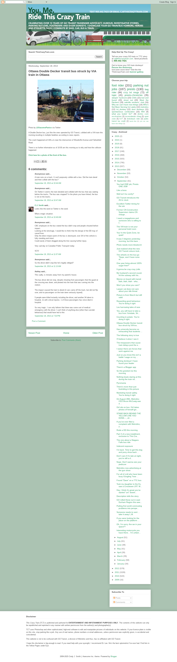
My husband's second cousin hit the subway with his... (129, 274)
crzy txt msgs (131, 92)
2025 (117, 136)
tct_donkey (121, 109)
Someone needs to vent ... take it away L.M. (128, 513)
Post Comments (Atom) (71, 340)
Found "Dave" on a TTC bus (129, 480)
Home (66, 333)
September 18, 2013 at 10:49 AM (48, 217)
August (120, 537)
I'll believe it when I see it (127, 339)
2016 (117, 155)
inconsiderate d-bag (133, 116)
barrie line (133, 121)
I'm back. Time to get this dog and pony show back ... (129, 451)
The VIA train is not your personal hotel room (127, 228)
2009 (117, 580)
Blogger (114, 656)
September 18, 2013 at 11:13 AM (48, 266)
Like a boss (122, 190)
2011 (117, 572)
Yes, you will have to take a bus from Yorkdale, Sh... (128, 312)
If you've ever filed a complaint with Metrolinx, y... (128, 424)
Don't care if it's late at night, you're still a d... (129, 457)
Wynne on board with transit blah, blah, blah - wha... (129, 280)
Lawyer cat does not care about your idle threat (128, 290)
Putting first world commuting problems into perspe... (129, 507)
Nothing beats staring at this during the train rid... (129, 378)
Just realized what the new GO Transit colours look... (129, 250)
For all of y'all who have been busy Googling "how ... (129, 475)
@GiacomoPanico (44, 128)
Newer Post (34, 333)
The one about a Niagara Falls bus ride (128, 441)
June (119, 545)
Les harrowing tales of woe (128, 307)
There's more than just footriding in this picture (128, 388)
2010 (117, 576)
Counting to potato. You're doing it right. (128, 318)
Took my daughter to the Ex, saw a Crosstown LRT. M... (129, 485)
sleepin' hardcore (119, 98)
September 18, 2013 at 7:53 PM (47, 316)
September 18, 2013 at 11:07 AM (48, 254)
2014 (117, 162)
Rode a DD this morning (127, 430)
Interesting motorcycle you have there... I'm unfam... (129, 531)
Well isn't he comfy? (125, 194)
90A (143, 112)
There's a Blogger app (126, 367)
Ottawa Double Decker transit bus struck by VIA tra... (129, 324)
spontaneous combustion (123, 112)
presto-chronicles (134, 95)
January (121, 564)
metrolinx (144, 107)
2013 (117, 166)
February (121, 560)
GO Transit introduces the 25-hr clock (128, 199)
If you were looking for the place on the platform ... (128, 519)
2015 (117, 159)
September (122, 181)
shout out (128, 100)
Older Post (98, 333)
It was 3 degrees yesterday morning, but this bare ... (128, 240)
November (122, 173)
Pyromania (121, 383)
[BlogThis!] (37, 161)
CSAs (134, 98)
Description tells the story (128, 496)
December (122, 169)
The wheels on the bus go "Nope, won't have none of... (128, 257)
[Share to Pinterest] (45, 161)
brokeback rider (133, 119)
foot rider (118, 85)
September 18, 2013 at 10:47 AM (48, 200)
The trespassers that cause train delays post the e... (128, 344)
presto (131, 89)
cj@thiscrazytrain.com (123, 58)
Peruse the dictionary (122, 67)
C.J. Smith (39, 205)
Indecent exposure (125, 446)
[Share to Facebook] (43, 161)
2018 (117, 147)
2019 (117, 144)
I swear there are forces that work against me (129, 350)
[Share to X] (40, 161)
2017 (117, 151)
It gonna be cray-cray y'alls (128, 269)
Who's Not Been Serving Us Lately (130, 106)
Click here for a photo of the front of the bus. (47, 155)
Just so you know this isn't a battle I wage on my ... (129, 356)
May (119, 549)
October (121, 177)
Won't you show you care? (128, 285)
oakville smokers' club (134, 102)
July (119, 541)
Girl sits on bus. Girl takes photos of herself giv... (128, 408)
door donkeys (138, 109)
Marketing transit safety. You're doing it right (127, 394)
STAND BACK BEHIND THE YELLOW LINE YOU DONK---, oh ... (129, 415)
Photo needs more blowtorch (129, 245)
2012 (117, 568)
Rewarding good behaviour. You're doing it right (129, 302)
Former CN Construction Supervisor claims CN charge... (127, 212)
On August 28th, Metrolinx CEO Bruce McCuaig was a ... (129, 401)
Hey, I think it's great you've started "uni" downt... (128, 491)
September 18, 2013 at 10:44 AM (48, 183)
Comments (120, 602)
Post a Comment (38, 321)
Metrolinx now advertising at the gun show (129, 469)
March (120, 556)
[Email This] (35, 161)
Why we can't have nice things (125, 105)
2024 (117, 140)
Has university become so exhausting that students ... (129, 330)
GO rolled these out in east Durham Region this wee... (129, 501)
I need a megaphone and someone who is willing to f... (129, 220)
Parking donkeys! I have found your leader (127, 362)
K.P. (121, 119)
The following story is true (128, 335)
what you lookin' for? (122, 114)
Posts (117, 598)
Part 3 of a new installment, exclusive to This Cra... (128, 435)
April (119, 552)
